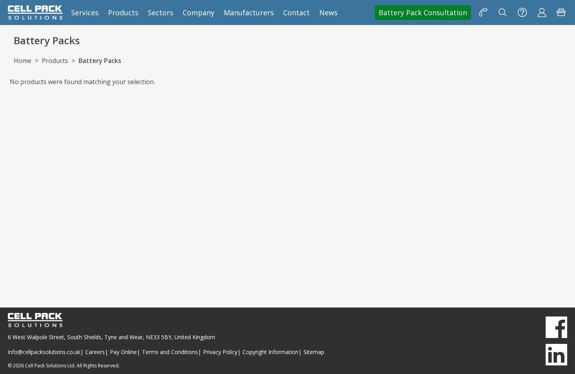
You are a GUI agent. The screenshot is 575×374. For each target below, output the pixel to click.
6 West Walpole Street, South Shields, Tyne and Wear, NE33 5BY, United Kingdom (111, 337)
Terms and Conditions (170, 352)
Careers (95, 352)
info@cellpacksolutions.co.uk (44, 352)
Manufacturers (249, 12)
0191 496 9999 (483, 12)
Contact (296, 12)
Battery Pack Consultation (423, 12)
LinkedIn (556, 354)
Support (522, 12)
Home (22, 60)
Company (198, 12)
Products (123, 12)
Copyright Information (270, 352)
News (328, 12)
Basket (561, 12)
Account (542, 12)
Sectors (160, 12)
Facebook (556, 327)
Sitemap (314, 352)
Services (85, 12)
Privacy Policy (220, 352)
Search (502, 12)
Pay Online (123, 352)
